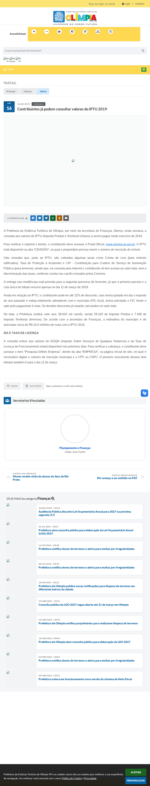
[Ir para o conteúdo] (121, 31)
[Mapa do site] (98, 31)
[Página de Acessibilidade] (111, 31)
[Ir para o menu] (129, 31)
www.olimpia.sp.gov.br (120, 244)
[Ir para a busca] (31, 39)
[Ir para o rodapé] (39, 39)
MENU (11, 69)
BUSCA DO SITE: (14, 45)
